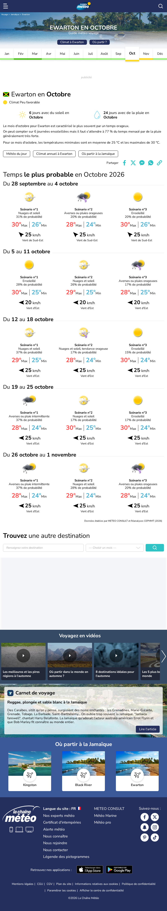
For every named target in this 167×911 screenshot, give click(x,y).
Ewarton (26, 14)
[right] (163, 657)
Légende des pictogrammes (66, 856)
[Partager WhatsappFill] (150, 162)
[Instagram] (155, 827)
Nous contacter (55, 849)
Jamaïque (15, 14)
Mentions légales (22, 884)
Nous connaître (55, 836)
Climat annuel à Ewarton (54, 154)
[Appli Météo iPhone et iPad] (90, 869)
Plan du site (63, 884)
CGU (40, 884)
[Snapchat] (145, 827)
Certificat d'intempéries (62, 822)
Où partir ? (99, 42)
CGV (50, 884)
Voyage (4, 14)
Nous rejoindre (55, 843)
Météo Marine (105, 815)
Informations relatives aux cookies (96, 884)
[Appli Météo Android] (119, 869)
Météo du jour (16, 154)
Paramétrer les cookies (61, 890)
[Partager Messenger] (142, 162)
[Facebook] (145, 817)
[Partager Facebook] (124, 162)
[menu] (6, 6)
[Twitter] (155, 817)
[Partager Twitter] (133, 162)
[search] (160, 6)
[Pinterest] (145, 837)
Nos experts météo (59, 815)
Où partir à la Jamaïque (98, 154)
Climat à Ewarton (72, 42)
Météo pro (102, 822)
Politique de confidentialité (138, 884)
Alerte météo (54, 829)
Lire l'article (147, 729)
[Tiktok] (155, 837)
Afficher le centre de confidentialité (102, 890)
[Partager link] (159, 162)
